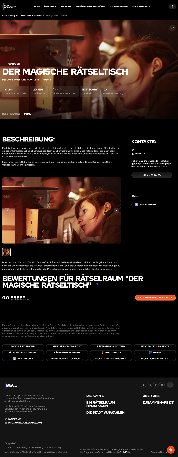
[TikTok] (156, 385)
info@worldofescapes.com (25, 422)
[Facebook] (143, 385)
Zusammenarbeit (119, 6)
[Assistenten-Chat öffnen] (171, 450)
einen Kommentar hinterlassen (155, 297)
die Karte (66, 6)
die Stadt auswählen (105, 412)
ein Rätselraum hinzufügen (90, 6)
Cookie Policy (36, 447)
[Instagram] (149, 385)
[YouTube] (162, 385)
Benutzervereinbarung (55, 451)
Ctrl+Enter (162, 166)
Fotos (27, 114)
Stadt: (140, 6)
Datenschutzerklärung (15, 447)
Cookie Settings (53, 447)
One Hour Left (30, 79)
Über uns (49, 6)
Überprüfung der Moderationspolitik (22, 451)
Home (37, 6)
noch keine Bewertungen (21, 299)
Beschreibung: (11, 114)
